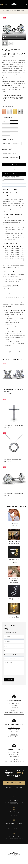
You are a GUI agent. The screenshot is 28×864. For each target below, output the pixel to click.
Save (5, 17)
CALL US (6, 4)
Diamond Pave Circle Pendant (14, 459)
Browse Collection (14, 787)
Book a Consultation (14, 782)
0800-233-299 (14, 710)
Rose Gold (10, 179)
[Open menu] (26, 4)
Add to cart (14, 164)
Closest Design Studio (10, 655)
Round (14, 179)
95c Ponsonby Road (14, 703)
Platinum (6, 179)
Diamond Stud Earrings (11, 177)
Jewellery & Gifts (20, 177)
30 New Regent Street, (14, 752)
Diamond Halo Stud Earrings (13, 493)
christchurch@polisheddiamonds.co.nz (14, 761)
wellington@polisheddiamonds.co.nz (14, 737)
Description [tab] (6, 185)
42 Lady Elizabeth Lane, (14, 728)
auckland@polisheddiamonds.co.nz (14, 712)
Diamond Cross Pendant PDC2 (13, 425)
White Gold (18, 179)
